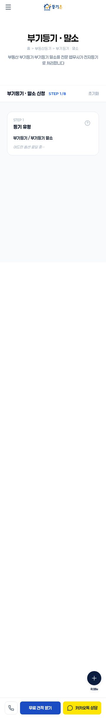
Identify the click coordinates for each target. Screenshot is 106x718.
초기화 (93, 93)
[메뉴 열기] (8, 7)
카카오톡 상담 (86, 707)
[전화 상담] (11, 707)
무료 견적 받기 (40, 707)
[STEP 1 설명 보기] (87, 123)
